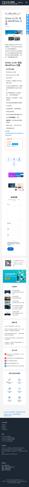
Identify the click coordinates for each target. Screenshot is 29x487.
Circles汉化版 (15, 301)
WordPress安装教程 (6, 436)
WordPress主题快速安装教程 (8, 439)
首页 (6, 13)
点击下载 (15, 144)
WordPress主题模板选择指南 (8, 438)
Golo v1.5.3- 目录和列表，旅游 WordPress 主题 (14, 411)
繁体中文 (20, 2)
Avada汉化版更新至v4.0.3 (13, 363)
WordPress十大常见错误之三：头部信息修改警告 (15, 354)
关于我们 (4, 426)
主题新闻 (10, 13)
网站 (8, 234)
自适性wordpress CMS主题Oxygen (9, 454)
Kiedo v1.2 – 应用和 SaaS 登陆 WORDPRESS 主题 (13, 448)
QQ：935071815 (5, 465)
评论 (8, 204)
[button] (26, 2)
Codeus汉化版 (15, 290)
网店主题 (15, 13)
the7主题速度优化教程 (12, 360)
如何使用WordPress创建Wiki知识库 (15, 358)
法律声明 (4, 424)
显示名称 (9, 223)
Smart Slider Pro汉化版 (17, 305)
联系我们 (4, 427)
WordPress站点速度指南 (7, 441)
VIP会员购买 (4, 429)
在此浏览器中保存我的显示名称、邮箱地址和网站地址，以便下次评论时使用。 (13, 244)
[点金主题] (10, 2)
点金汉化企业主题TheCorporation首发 (15, 366)
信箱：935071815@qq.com (8, 466)
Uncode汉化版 (15, 311)
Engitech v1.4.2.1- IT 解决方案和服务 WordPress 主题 (12, 415)
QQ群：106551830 (6, 469)
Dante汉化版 (15, 296)
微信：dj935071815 (6, 468)
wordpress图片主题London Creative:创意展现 (12, 449)
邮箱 (8, 229)
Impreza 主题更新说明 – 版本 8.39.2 (13, 326)
